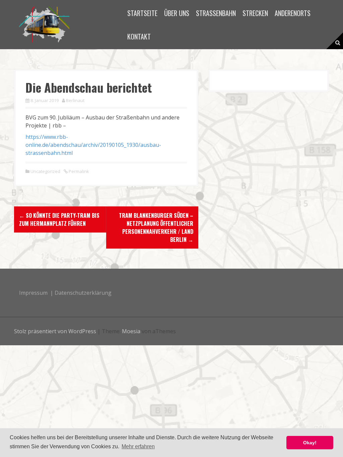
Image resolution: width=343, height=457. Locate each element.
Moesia (131, 331)
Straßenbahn (216, 13)
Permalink (78, 171)
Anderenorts (293, 13)
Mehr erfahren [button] (138, 446)
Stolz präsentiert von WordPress (55, 331)
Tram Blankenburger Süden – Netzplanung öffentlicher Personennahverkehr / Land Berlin (156, 227)
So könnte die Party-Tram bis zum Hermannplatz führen (59, 219)
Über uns (176, 13)
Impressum (33, 292)
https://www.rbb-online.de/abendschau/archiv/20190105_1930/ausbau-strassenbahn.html (93, 145)
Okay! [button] (310, 442)
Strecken (255, 13)
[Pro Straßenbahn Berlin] (44, 24)
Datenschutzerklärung (83, 292)
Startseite (142, 13)
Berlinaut (75, 100)
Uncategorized (45, 171)
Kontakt (139, 36)
